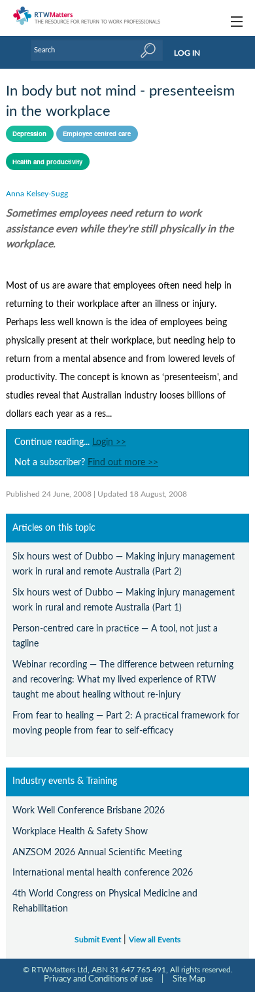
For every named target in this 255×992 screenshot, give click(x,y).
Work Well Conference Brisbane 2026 (88, 810)
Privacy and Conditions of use (98, 978)
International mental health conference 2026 (102, 872)
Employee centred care (97, 133)
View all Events (154, 940)
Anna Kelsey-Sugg (37, 194)
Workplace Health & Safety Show (80, 831)
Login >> (109, 442)
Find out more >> (123, 462)
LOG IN (187, 53)
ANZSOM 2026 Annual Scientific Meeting (97, 852)
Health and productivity (47, 161)
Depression (29, 133)
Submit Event (98, 940)
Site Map (189, 978)
